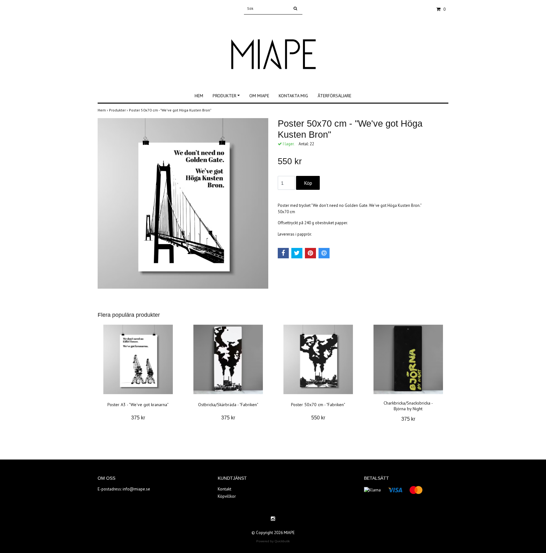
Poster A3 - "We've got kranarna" (137, 404)
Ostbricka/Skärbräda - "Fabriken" (228, 404)
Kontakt (224, 489)
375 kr (138, 417)
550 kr (318, 417)
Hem (199, 96)
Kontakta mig (293, 96)
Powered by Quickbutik (273, 541)
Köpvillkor (227, 496)
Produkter (224, 96)
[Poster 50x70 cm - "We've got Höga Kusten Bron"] (183, 203)
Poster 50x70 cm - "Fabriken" (318, 404)
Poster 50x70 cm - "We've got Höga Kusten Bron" (170, 110)
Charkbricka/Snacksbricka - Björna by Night (408, 406)
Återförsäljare (334, 96)
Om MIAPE (259, 96)
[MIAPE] (273, 48)
